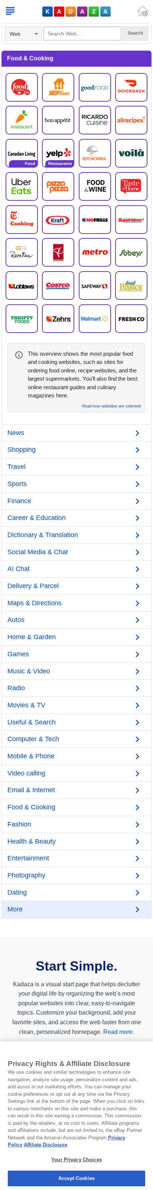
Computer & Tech (33, 739)
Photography (26, 875)
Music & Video (28, 671)
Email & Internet (31, 790)
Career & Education (36, 517)
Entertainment (28, 858)
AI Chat (18, 568)
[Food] (21, 152)
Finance (19, 501)
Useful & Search (31, 722)
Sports (17, 484)
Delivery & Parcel (33, 586)
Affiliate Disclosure (45, 1145)
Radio (16, 688)
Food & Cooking (31, 807)
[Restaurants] (58, 152)
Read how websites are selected (111, 406)
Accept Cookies (76, 1178)
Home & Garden (31, 637)
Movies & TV (26, 705)
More (15, 909)
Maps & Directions (34, 603)
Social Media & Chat (37, 552)
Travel (16, 466)
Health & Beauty (31, 841)
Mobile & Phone (31, 756)
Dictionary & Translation (42, 535)
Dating (17, 892)
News (15, 433)
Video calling (26, 773)
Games (18, 654)
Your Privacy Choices (76, 1159)
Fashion (19, 824)
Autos (16, 619)
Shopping (21, 449)
